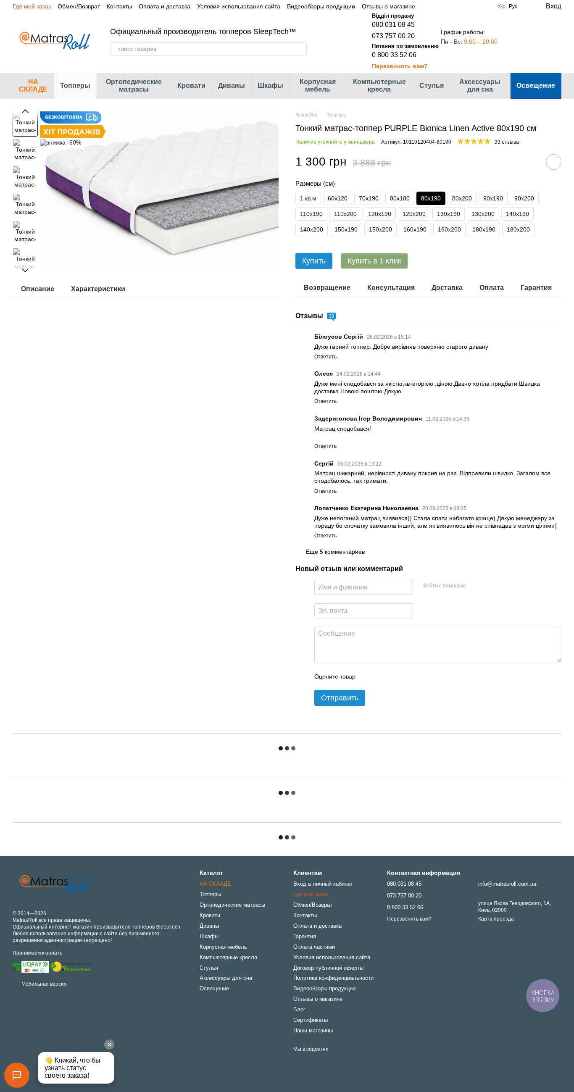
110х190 (311, 214)
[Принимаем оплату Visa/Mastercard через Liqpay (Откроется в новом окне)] (35, 966)
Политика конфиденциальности (333, 978)
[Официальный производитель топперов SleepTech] (55, 884)
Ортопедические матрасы (134, 85)
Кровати (191, 85)
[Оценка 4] (409, 676)
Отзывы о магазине (388, 6)
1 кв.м (308, 198)
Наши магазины (313, 1030)
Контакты (119, 6)
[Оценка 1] (369, 676)
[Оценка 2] (383, 676)
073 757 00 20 (393, 35)
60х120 (338, 198)
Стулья (431, 85)
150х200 (380, 229)
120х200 (414, 214)
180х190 (483, 229)
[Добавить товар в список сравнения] (529, 161)
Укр (502, 6)
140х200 (311, 229)
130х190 (448, 214)
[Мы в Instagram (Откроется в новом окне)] (453, 6)
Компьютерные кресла (379, 85)
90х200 (524, 198)
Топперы (75, 85)
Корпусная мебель (318, 85)
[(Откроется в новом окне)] (70, 966)
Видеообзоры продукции (321, 6)
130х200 (483, 214)
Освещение (535, 85)
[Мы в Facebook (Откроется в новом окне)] (443, 6)
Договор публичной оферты (328, 968)
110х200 (345, 214)
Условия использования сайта (238, 6)
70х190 (369, 198)
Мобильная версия (43, 984)
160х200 (449, 229)
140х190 (517, 214)
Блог (299, 1009)
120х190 (379, 214)
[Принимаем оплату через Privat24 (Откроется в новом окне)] (16, 966)
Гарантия (304, 936)
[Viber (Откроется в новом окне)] (474, 6)
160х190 (415, 229)
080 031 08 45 (393, 24)
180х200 (518, 229)
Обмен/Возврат (79, 6)
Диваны (231, 85)
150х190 (346, 229)
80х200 (462, 198)
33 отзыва (507, 142)
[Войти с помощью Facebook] (475, 586)
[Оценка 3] (396, 676)
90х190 (493, 198)
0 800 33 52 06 (394, 54)
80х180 (400, 198)
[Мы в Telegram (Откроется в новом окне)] (464, 6)
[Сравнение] (521, 41)
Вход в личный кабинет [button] (323, 884)
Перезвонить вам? (400, 66)
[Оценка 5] (423, 676)
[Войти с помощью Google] (488, 586)
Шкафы (270, 85)
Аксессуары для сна (479, 85)
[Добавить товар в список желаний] (553, 162)
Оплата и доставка (164, 6)
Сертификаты (310, 1020)
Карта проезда (496, 919)
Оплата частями (314, 947)
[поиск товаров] (300, 48)
